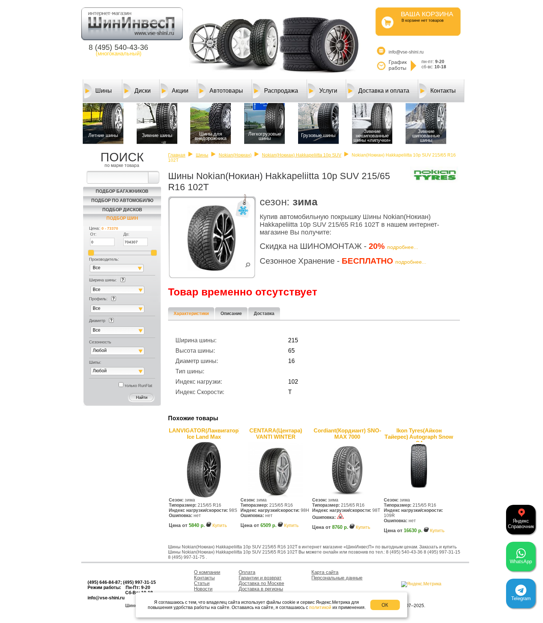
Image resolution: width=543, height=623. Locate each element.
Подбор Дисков (122, 209)
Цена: (94, 228)
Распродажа (281, 91)
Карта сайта (324, 572)
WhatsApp (521, 561)
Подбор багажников (122, 191)
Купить (219, 525)
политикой (320, 607)
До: (126, 234)
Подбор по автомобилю (122, 200)
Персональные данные (336, 578)
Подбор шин (122, 218)
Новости (203, 589)
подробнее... (402, 247)
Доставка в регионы (261, 589)
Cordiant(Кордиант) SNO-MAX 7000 (347, 433)
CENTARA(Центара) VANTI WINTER (275, 433)
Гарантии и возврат (260, 578)
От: (93, 234)
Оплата (247, 572)
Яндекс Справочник (521, 523)
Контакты (443, 91)
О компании (207, 572)
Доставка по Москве (261, 583)
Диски (142, 91)
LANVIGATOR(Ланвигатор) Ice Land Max (204, 433)
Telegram (521, 598)
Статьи (201, 583)
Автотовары (226, 91)
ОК (385, 605)
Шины (103, 91)
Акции (180, 91)
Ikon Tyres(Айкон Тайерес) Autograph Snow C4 (419, 434)
